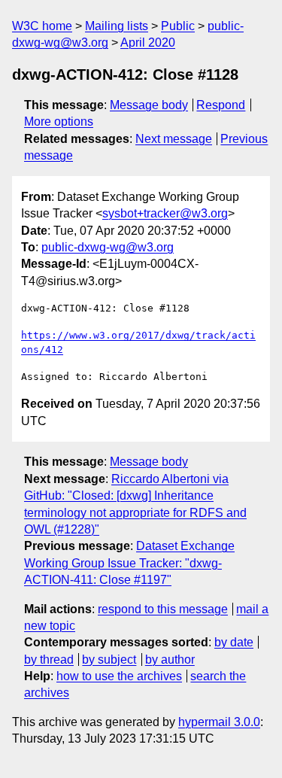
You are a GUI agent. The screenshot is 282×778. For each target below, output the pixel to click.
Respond (220, 105)
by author (170, 659)
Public (178, 26)
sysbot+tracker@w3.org (165, 213)
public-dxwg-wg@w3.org (107, 247)
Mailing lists (116, 26)
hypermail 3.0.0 (219, 722)
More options (58, 121)
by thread (49, 659)
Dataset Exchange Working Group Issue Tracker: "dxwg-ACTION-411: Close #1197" (129, 562)
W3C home (42, 26)
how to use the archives (119, 676)
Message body (149, 105)
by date (233, 642)
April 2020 (147, 42)
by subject (109, 659)
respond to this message (163, 609)
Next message (173, 138)
